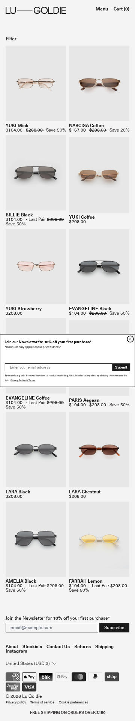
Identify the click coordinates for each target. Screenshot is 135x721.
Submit (121, 367)
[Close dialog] (130, 339)
